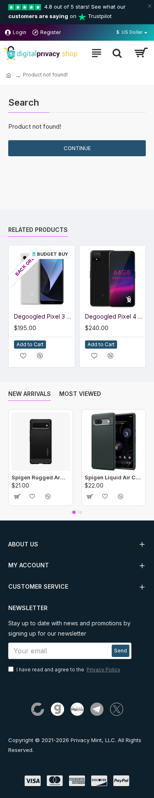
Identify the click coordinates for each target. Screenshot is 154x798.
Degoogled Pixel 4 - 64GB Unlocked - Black (114, 316)
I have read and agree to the (68, 669)
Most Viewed (80, 393)
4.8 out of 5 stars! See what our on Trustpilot (67, 11)
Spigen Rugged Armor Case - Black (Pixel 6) (40, 477)
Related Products (38, 229)
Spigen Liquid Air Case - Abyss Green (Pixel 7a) (114, 477)
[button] (74, 512)
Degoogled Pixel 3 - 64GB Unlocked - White (43, 316)
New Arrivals (29, 393)
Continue (77, 148)
